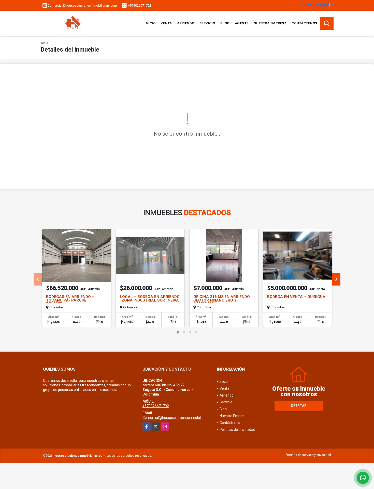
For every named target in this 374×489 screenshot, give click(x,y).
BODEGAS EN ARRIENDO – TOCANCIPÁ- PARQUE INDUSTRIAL (70, 300)
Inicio (150, 23)
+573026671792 (139, 5)
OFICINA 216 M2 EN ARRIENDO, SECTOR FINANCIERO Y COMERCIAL (222, 300)
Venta (166, 23)
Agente (242, 23)
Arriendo (185, 23)
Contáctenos (304, 23)
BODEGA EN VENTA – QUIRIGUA (296, 296)
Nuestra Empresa (270, 23)
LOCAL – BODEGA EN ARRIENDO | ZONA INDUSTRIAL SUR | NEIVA (150, 298)
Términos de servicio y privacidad (307, 455)
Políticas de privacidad (237, 430)
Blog (225, 23)
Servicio (207, 23)
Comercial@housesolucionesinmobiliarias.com (179, 418)
